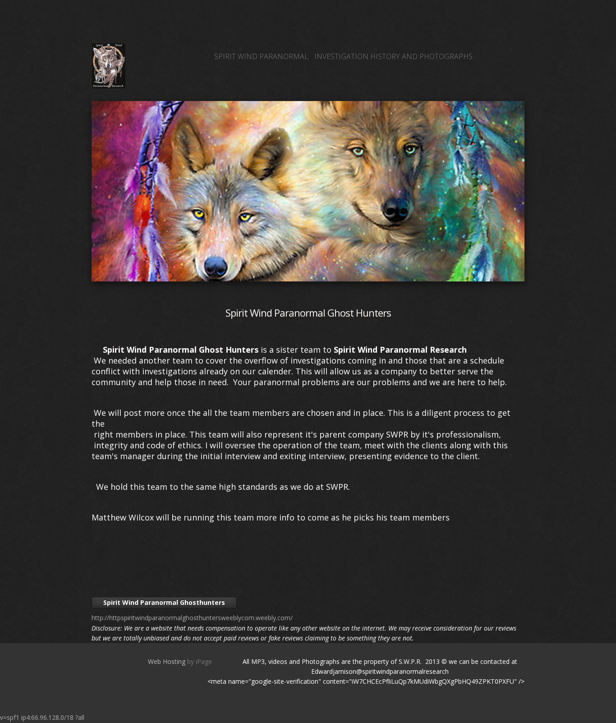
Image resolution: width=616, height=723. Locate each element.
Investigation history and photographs (393, 56)
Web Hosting (166, 661)
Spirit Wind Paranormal (261, 56)
